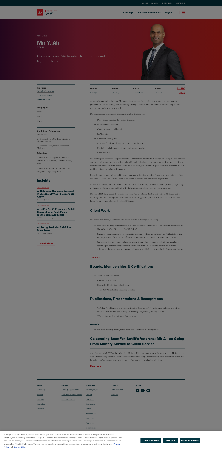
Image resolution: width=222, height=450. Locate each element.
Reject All (170, 440)
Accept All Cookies (190, 440)
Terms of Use (20, 447)
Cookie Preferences (150, 440)
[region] (111, 440)
